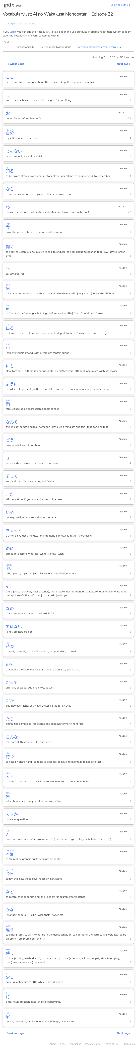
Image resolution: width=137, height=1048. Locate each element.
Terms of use (111, 1044)
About (52, 1044)
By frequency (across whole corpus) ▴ (99, 47)
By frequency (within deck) (56, 47)
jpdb (9, 4)
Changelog (129, 1044)
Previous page (15, 64)
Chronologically (25, 47)
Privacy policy (92, 1044)
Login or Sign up (120, 5)
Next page (123, 64)
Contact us (75, 1044)
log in (13, 32)
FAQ (62, 1044)
